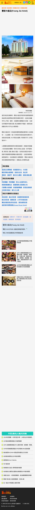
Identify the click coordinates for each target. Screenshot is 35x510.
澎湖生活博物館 (7, 170)
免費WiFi (12, 217)
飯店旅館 (9, 8)
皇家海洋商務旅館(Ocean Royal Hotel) (14, 205)
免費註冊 (17, 2)
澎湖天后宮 (18, 172)
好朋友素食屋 (27, 187)
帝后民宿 (5, 197)
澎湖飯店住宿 (16, 8)
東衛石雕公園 (27, 175)
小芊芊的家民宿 (22, 200)
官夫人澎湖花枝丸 (21, 182)
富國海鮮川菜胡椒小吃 (20, 185)
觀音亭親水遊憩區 (7, 172)
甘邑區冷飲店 (6, 190)
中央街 (25, 170)
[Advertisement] (17, 23)
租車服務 (18, 219)
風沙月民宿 (12, 197)
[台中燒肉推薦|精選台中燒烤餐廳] (9, 245)
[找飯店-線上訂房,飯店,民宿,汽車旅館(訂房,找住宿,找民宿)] (9, 281)
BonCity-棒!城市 (12, 503)
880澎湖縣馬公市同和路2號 (14, 233)
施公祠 (25, 172)
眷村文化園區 (17, 175)
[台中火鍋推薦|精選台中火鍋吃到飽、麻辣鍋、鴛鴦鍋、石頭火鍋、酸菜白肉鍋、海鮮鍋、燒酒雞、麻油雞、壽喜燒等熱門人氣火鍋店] (9, 256)
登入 (21, 2)
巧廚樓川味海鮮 (7, 187)
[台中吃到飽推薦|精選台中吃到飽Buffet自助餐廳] (9, 269)
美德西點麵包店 (7, 185)
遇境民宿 (13, 200)
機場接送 (11, 219)
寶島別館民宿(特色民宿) (9, 202)
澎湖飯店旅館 (24, 8)
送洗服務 (25, 217)
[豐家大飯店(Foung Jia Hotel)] (29, 228)
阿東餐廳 (5, 182)
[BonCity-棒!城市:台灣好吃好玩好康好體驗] (8, 2)
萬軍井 (4, 175)
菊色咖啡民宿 (23, 202)
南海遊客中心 (17, 170)
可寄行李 (19, 217)
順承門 (9, 175)
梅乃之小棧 (15, 190)
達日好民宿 (5, 200)
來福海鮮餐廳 (17, 187)
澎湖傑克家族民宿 (23, 197)
